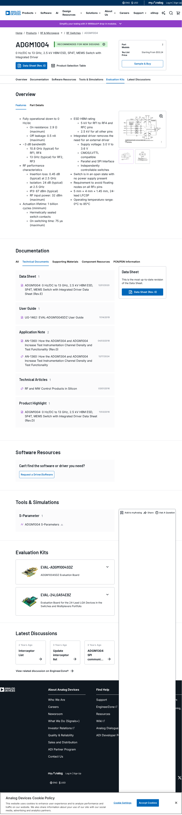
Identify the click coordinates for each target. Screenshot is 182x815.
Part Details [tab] (37, 105)
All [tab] (17, 261)
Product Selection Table (71, 65)
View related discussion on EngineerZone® (42, 670)
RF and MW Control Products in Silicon (51, 388)
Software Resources (64, 79)
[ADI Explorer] (163, 12)
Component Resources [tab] (96, 261)
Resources (103, 714)
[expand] (107, 567)
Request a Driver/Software (37, 474)
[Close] (176, 803)
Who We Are (56, 699)
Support (101, 699)
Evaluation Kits (115, 79)
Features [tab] (21, 105)
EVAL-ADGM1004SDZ (57, 567)
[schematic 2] (142, 156)
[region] (91, 803)
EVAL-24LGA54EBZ (56, 595)
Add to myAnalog (133, 512)
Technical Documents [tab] (35, 261)
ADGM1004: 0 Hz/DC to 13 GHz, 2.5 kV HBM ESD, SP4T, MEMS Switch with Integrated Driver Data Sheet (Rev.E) (59, 289)
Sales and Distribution (62, 742)
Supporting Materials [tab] (65, 261)
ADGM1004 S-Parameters (42, 524)
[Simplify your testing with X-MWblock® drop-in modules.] (91, 23)
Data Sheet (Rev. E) (34, 65)
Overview (21, 79)
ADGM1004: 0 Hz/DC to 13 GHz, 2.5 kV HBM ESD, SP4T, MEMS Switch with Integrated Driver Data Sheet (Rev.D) (61, 416)
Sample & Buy (142, 63)
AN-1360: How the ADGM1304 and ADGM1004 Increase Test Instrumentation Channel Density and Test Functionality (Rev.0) (58, 345)
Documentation (39, 79)
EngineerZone (105, 707)
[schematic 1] (126, 156)
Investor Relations (60, 728)
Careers (53, 707)
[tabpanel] (65, 172)
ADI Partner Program (62, 749)
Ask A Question (167, 512)
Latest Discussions (139, 79)
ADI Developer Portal (110, 735)
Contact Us (55, 756)
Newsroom (55, 714)
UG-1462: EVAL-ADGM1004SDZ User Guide (54, 317)
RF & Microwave (49, 32)
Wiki (99, 721)
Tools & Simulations (91, 79)
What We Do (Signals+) (64, 721)
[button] (62, 33)
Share (151, 512)
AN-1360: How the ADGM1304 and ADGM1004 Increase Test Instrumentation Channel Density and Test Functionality (58, 361)
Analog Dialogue (107, 728)
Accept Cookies (148, 802)
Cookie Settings (123, 802)
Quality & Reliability (61, 735)
